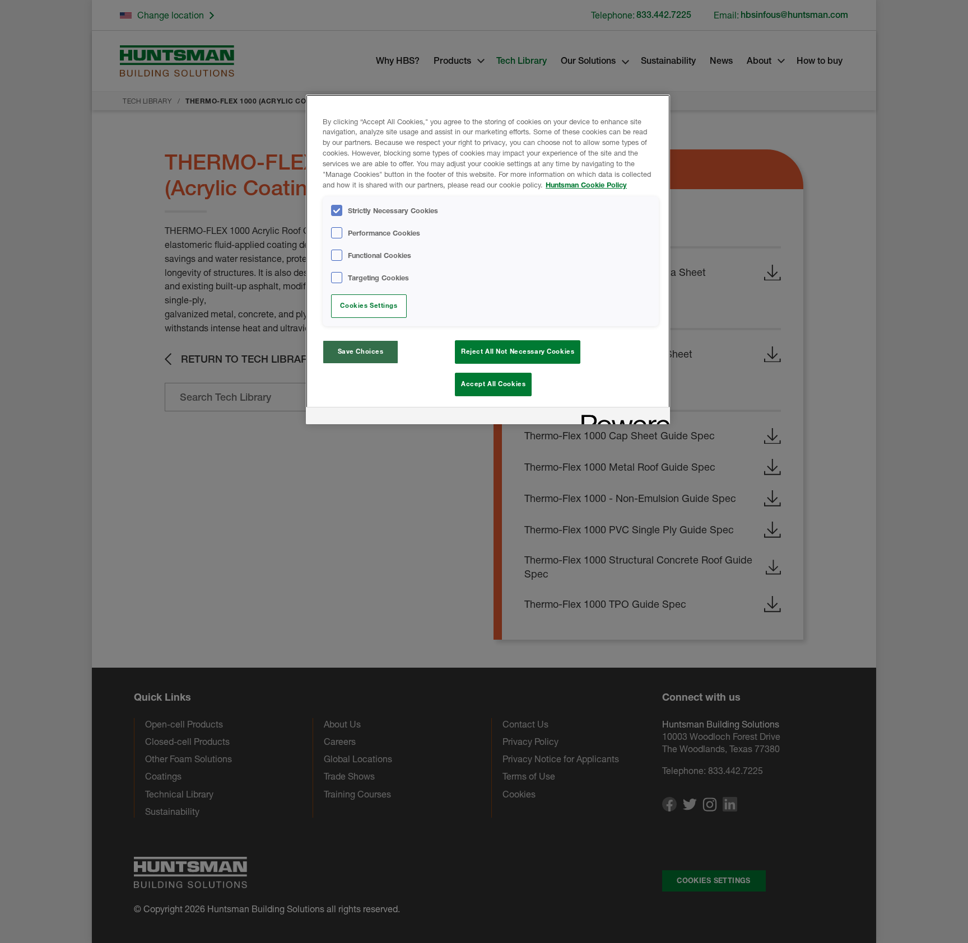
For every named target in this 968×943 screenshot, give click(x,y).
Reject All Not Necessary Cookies (517, 351)
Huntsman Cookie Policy (586, 185)
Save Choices (361, 351)
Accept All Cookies (493, 384)
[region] (488, 259)
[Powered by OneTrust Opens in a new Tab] (621, 417)
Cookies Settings (368, 305)
